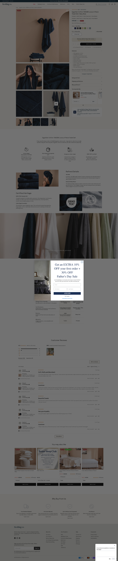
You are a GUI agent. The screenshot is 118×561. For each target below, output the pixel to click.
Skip (110, 558)
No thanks (67, 296)
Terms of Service (64, 298)
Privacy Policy (70, 298)
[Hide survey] (114, 545)
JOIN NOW (67, 293)
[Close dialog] (82, 262)
